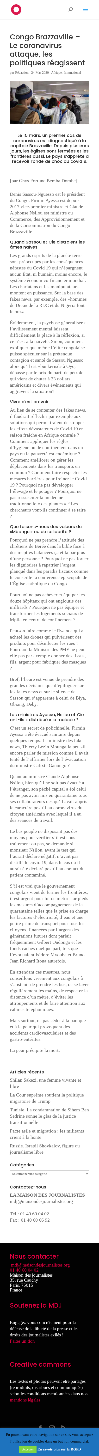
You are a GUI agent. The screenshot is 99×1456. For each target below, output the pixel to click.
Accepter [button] (28, 1449)
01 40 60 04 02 (24, 1270)
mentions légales (25, 1399)
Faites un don (22, 1341)
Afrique (56, 72)
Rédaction (22, 72)
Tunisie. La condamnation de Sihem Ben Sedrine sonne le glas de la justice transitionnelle (49, 1116)
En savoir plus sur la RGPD (59, 1449)
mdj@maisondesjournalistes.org (41, 1201)
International (72, 72)
